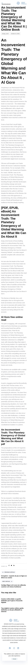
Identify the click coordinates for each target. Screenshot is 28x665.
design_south (5, 33)
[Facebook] (10, 648)
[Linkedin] (18, 648)
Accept (14, 659)
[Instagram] (14, 648)
